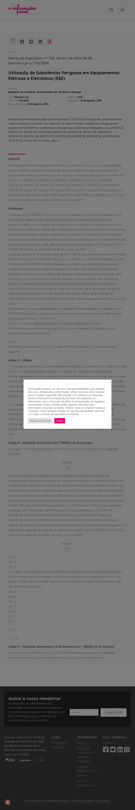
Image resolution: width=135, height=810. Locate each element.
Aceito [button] (59, 420)
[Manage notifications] (8, 802)
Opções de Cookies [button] (40, 420)
